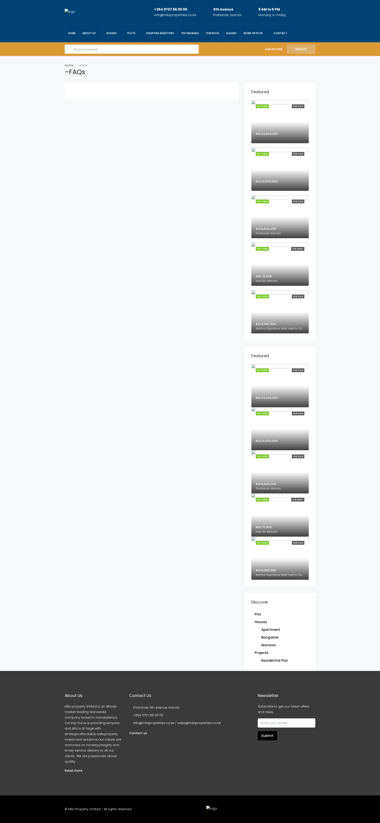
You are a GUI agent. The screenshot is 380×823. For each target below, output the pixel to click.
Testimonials (190, 33)
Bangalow (269, 637)
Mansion (268, 645)
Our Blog (212, 33)
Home (72, 33)
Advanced (273, 49)
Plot (258, 614)
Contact (280, 33)
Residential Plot (274, 660)
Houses (111, 33)
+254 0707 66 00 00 (170, 9)
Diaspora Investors (160, 33)
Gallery (231, 33)
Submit (267, 735)
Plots (131, 33)
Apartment (270, 629)
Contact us (138, 733)
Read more (73, 770)
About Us (89, 33)
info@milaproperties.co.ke (175, 15)
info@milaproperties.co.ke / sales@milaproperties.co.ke (177, 723)
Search (301, 49)
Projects (262, 652)
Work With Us (253, 33)
